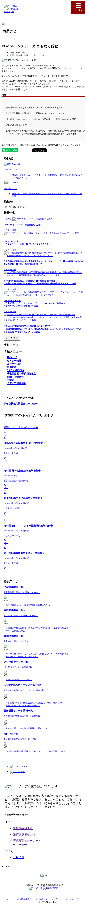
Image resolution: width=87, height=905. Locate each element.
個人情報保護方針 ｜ (28, 899)
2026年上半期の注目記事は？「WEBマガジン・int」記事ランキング (36, 751)
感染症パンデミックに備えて (19, 679)
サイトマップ (72, 899)
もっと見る (11, 338)
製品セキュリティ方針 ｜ (52, 899)
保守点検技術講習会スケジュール (22, 403)
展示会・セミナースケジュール (21, 427)
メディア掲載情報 (16, 383)
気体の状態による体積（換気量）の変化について (28, 605)
